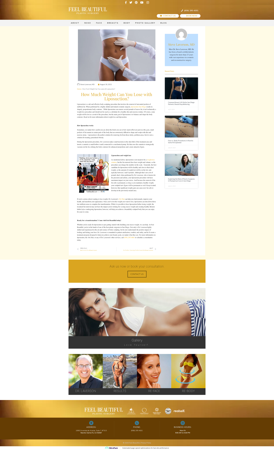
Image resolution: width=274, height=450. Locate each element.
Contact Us (169, 16)
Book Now (191, 16)
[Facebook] (126, 2)
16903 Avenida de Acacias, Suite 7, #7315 (91, 430)
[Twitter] (130, 2)
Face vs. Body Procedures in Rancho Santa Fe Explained (180, 141)
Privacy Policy (146, 443)
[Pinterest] (136, 2)
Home (79, 89)
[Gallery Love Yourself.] (137, 298)
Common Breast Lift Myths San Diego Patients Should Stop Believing (181, 103)
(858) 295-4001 (191, 10)
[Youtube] (141, 2)
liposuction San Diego (138, 107)
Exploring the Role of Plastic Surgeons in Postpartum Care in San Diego (181, 180)
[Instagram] (147, 2)
